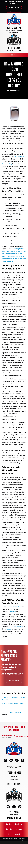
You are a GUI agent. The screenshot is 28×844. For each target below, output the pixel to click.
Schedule (12, 612)
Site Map (20, 840)
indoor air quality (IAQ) (13, 607)
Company (19, 829)
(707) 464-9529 (14, 27)
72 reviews (8, 737)
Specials (17, 834)
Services (9, 824)
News (9, 834)
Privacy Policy (21, 838)
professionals (19, 156)
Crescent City (7, 164)
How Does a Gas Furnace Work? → (14, 703)
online (9, 629)
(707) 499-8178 (14, 784)
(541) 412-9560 (14, 47)
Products (18, 824)
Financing (9, 829)
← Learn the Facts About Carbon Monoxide (13, 698)
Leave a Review (21, 736)
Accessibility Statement (11, 840)
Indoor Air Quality (16, 712)
